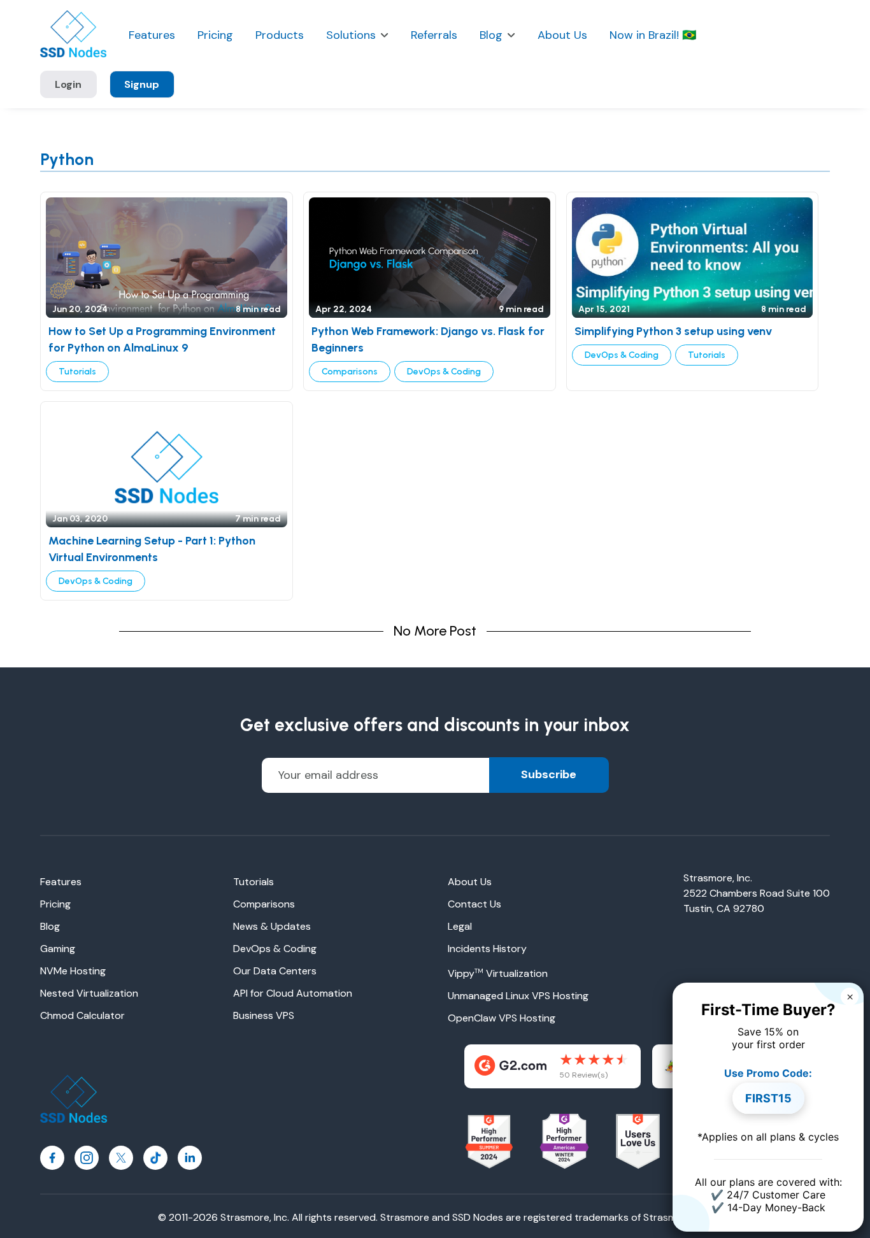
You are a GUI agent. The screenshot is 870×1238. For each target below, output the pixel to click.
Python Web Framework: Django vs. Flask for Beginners (428, 339)
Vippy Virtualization (498, 973)
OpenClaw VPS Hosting (501, 1018)
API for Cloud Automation (292, 993)
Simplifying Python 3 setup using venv (673, 331)
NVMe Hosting (73, 971)
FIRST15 (768, 1098)
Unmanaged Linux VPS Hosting (518, 995)
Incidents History (487, 948)
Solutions (351, 35)
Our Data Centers (275, 971)
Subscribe (548, 774)
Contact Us (474, 904)
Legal (460, 926)
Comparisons (350, 371)
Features (152, 35)
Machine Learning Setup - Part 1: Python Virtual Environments (151, 549)
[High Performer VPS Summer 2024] (489, 1142)
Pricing (215, 35)
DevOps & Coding (444, 371)
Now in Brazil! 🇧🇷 (653, 35)
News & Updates (272, 926)
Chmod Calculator (82, 1015)
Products (279, 35)
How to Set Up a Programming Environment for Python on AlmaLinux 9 (162, 339)
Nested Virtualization (89, 993)
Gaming (57, 948)
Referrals (434, 35)
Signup (141, 84)
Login (68, 84)
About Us (562, 35)
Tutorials (77, 371)
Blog (491, 35)
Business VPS (263, 1015)
